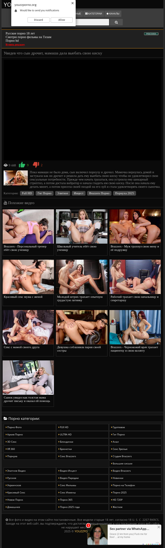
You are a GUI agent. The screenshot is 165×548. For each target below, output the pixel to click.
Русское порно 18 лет (20, 33)
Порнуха (12, 456)
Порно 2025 (119, 492)
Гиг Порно (45, 193)
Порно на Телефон (123, 485)
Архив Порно (15, 434)
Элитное (62, 193)
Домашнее (13, 507)
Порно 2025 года (69, 507)
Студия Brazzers (122, 456)
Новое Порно (15, 499)
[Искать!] (116, 22)
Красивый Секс (16, 492)
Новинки (117, 478)
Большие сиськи (122, 463)
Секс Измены (67, 492)
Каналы (114, 13)
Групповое (118, 427)
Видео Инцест (68, 470)
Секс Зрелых (119, 449)
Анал (115, 441)
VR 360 (11, 449)
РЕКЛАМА (151, 34)
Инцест (79, 193)
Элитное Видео (16, 470)
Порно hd (12, 40)
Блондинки (66, 441)
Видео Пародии (69, 478)
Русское (11, 478)
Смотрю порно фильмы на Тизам (28, 37)
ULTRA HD (65, 434)
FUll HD (63, 427)
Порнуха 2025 (124, 193)
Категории (95, 13)
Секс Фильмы (67, 485)
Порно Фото (14, 427)
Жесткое (117, 507)
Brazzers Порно (99, 193)
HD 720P (117, 499)
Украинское (14, 485)
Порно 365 (65, 499)
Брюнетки (65, 449)
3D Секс (11, 441)
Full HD (27, 193)
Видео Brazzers (121, 470)
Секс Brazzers (67, 456)
